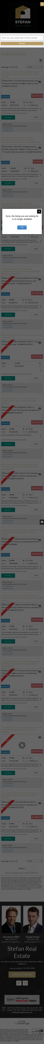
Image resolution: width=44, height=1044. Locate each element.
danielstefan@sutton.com (33, 942)
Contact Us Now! (22, 974)
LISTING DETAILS (8, 117)
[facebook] (18, 983)
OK (22, 227)
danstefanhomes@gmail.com (11, 942)
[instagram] (25, 983)
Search (22, 43)
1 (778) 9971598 (7, 128)
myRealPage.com (22, 1023)
